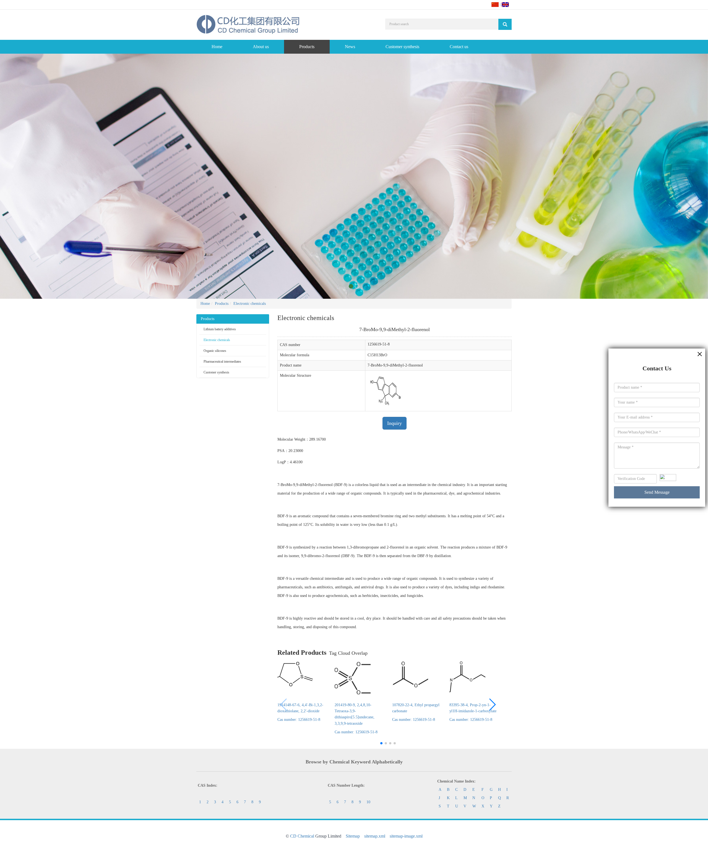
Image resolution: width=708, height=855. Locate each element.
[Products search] (505, 24)
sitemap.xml (374, 836)
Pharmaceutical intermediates (222, 361)
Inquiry (394, 423)
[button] (492, 704)
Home (217, 46)
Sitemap (353, 836)
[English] (505, 4)
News (350, 46)
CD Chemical (302, 836)
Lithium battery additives (220, 329)
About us (261, 46)
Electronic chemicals (249, 304)
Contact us (459, 46)
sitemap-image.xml (406, 836)
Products (306, 46)
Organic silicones (215, 351)
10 (368, 802)
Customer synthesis (402, 46)
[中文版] (495, 4)
